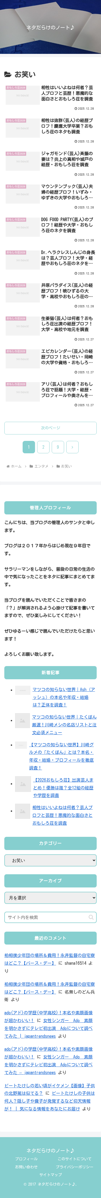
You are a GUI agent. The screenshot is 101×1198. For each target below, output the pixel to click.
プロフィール (26, 1159)
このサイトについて (75, 1159)
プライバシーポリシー (74, 1167)
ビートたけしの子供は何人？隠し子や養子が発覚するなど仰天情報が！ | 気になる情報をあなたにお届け (49, 1101)
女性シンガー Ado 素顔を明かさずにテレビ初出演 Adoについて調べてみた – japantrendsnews (48, 1065)
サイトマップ (50, 1175)
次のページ (50, 428)
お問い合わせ (26, 1167)
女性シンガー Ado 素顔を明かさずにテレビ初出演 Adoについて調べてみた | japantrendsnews (48, 1028)
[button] (91, 917)
